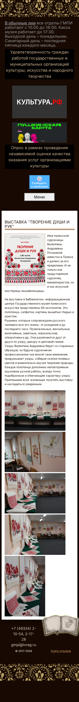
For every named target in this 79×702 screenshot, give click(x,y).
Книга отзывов (61, 651)
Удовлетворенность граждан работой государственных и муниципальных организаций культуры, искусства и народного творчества (39, 64)
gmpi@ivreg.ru (23, 645)
